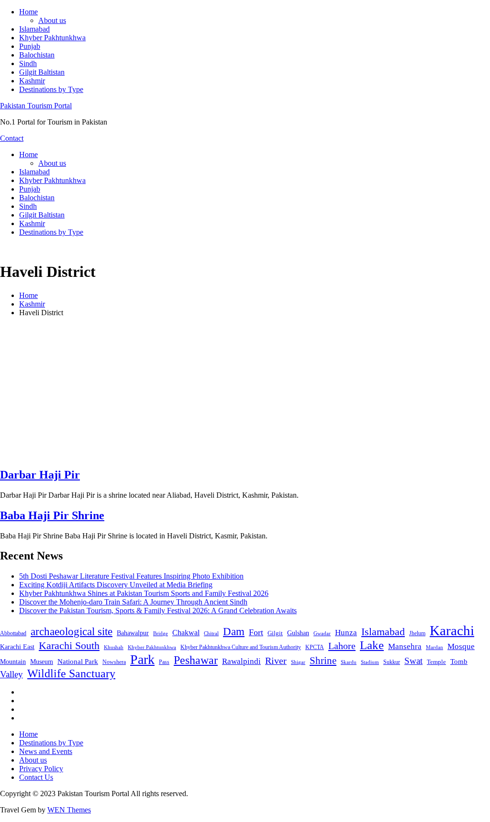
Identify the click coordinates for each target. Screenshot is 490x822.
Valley (11, 674)
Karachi (452, 630)
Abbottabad (13, 633)
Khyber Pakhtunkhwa (52, 38)
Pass (164, 662)
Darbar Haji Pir (40, 474)
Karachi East (17, 647)
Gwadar (322, 633)
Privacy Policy (41, 769)
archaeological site (71, 632)
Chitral (211, 633)
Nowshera (114, 662)
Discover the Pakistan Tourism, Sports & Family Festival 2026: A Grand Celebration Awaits (158, 610)
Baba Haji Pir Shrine (52, 515)
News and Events (45, 751)
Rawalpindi (241, 661)
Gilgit (275, 633)
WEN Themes (69, 810)
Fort (256, 632)
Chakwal (186, 632)
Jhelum (417, 633)
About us (52, 20)
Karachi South (69, 645)
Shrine (323, 660)
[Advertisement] (245, 392)
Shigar (298, 662)
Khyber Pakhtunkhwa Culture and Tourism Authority (240, 647)
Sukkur (391, 662)
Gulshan (298, 633)
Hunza (346, 632)
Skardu (348, 662)
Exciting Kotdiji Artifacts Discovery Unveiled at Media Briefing (115, 585)
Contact (11, 138)
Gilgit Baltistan (42, 72)
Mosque (461, 646)
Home (28, 12)
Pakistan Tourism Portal (36, 106)
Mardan (434, 647)
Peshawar (196, 660)
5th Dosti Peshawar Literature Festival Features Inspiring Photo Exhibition (131, 576)
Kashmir (32, 81)
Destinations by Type (51, 89)
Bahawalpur (133, 633)
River (276, 660)
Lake (372, 645)
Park (142, 659)
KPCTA (314, 647)
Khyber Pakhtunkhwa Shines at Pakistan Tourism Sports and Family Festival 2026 (143, 593)
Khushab (113, 647)
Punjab (29, 46)
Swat (413, 661)
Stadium (370, 662)
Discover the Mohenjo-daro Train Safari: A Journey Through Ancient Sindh (133, 602)
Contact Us (36, 777)
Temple (436, 661)
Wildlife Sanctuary (71, 673)
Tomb (459, 661)
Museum (41, 661)
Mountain (13, 661)
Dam (234, 632)
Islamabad (34, 29)
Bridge (160, 633)
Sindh (28, 63)
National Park (77, 661)
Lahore (342, 645)
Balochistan (37, 55)
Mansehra (405, 646)
